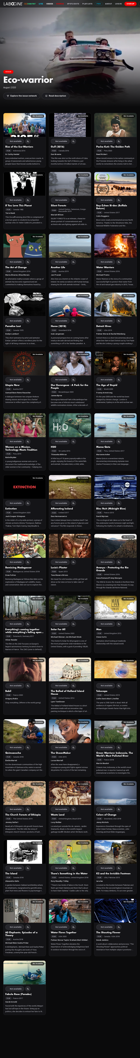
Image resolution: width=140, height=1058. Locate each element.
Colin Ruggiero (102, 216)
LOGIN (118, 4)
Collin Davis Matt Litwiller (107, 699)
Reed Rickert (101, 154)
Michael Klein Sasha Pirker (17, 943)
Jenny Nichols (102, 822)
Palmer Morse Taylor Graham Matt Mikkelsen (71, 940)
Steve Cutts (101, 637)
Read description (57, 96)
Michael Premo (102, 275)
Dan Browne (56, 154)
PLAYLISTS (87, 4)
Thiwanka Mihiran (59, 454)
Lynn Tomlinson (58, 702)
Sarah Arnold (11, 1002)
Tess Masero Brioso (59, 575)
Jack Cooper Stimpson (15, 516)
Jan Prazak (56, 275)
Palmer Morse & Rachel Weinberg (110, 334)
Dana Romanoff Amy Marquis (109, 578)
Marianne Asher (103, 454)
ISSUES (49, 4)
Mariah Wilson (57, 215)
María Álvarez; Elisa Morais (17, 275)
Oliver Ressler (11, 640)
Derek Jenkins (102, 940)
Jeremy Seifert (11, 822)
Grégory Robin (11, 699)
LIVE (41, 4)
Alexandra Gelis (12, 881)
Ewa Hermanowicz (59, 516)
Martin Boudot (102, 763)
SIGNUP (130, 4)
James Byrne (56, 396)
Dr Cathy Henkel (12, 154)
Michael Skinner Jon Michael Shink (66, 637)
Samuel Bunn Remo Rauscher (18, 393)
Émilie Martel (11, 760)
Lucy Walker (56, 822)
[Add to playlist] (27, 141)
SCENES (60, 4)
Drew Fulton (10, 575)
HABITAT (31, 4)
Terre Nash (10, 213)
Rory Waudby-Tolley (59, 881)
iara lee (99, 881)
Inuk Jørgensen (57, 334)
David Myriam (102, 516)
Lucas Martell (57, 760)
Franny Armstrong (104, 393)
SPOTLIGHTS (73, 4)
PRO (99, 4)
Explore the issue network (23, 96)
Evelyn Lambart (12, 334)
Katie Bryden (10, 457)
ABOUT (108, 4)
